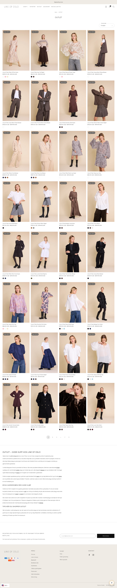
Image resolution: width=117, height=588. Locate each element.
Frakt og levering (64, 556)
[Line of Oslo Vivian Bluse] (100, 201)
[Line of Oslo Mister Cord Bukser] (16, 151)
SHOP (25, 6)
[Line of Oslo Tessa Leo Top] (100, 151)
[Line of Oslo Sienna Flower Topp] (72, 50)
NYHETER (32, 6)
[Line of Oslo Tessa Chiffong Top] (100, 352)
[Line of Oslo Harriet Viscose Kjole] (16, 403)
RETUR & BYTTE (56, 6)
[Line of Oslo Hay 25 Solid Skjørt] (44, 352)
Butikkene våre (34, 562)
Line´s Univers (34, 557)
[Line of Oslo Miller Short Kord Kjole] (16, 252)
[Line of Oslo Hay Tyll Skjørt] (44, 50)
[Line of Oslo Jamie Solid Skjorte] (44, 252)
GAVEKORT (46, 6)
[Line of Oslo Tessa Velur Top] (72, 403)
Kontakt (62, 551)
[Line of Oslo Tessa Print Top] (16, 302)
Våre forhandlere (35, 574)
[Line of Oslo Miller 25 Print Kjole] (16, 50)
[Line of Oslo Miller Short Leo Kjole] (72, 151)
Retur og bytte (63, 559)
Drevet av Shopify (100, 585)
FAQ (61, 554)
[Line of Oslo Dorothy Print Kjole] (44, 302)
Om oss (33, 554)
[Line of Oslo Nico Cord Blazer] (44, 151)
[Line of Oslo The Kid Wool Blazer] (72, 252)
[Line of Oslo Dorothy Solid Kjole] (72, 100)
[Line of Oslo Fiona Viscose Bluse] (72, 352)
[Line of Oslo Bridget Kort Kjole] (100, 302)
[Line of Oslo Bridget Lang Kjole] (72, 201)
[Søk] (113, 6)
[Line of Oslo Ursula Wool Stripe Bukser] (100, 50)
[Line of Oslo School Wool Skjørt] (44, 201)
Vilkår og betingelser (36, 568)
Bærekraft (33, 560)
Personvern (34, 571)
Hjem (56, 12)
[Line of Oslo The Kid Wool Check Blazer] (44, 100)
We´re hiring (34, 577)
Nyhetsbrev (34, 565)
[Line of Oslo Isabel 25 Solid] (16, 352)
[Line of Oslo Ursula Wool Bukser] (100, 252)
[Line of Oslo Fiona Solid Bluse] (16, 201)
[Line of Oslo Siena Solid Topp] (72, 302)
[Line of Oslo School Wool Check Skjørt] (100, 100)
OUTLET (39, 6)
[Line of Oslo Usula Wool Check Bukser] (16, 100)
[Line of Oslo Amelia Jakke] (44, 403)
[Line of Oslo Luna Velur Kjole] (100, 403)
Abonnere (106, 536)
